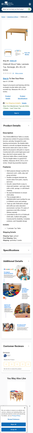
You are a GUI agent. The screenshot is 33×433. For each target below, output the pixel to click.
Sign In (6, 78)
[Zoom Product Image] (27, 31)
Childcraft (13, 61)
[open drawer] (2, 4)
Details (24, 103)
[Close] (25, 408)
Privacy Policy (16, 415)
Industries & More (12, 17)
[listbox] (13, 55)
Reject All (13, 424)
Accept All (13, 429)
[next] (23, 54)
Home (3, 17)
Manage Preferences (13, 419)
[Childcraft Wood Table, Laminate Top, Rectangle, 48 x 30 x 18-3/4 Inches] (16, 397)
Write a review (19, 73)
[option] (8, 55)
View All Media (27, 53)
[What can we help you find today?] (29, 9)
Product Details (8, 97)
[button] (30, 4)
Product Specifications (22, 97)
